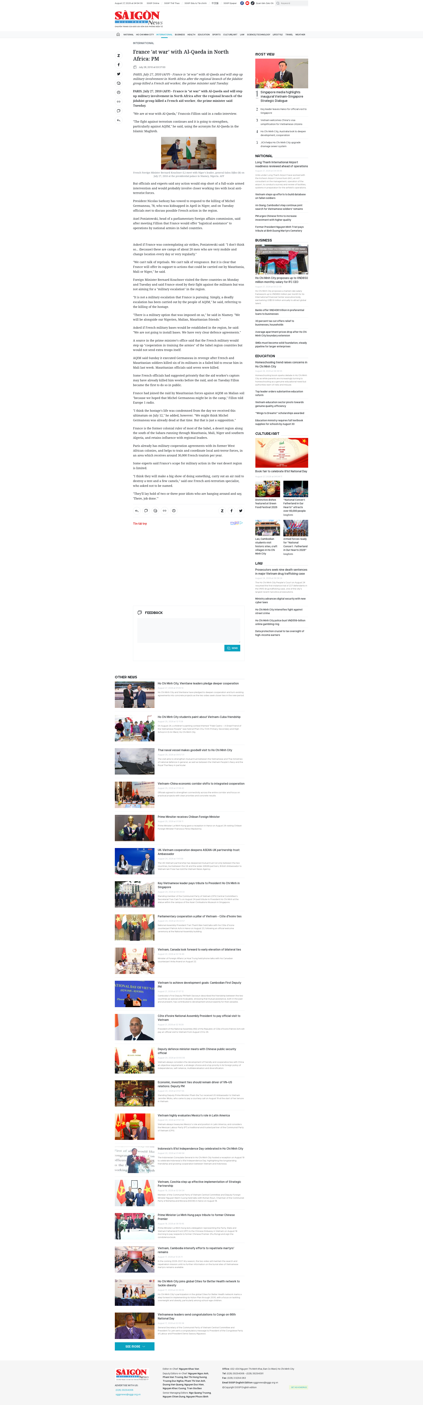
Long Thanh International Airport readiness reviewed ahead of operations (281, 164)
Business (180, 34)
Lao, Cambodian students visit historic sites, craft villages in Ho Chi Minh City (266, 546)
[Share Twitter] (118, 74)
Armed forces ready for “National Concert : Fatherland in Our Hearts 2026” (295, 546)
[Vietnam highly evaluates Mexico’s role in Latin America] (134, 1126)
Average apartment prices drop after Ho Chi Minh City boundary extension (281, 333)
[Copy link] (118, 101)
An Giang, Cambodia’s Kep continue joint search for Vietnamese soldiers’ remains (279, 207)
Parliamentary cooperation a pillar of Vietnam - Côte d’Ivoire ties (200, 916)
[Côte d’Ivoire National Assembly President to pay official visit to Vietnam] (134, 1027)
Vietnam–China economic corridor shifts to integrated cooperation (201, 783)
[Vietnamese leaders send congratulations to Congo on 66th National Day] (134, 1326)
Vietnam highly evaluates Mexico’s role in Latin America (194, 1115)
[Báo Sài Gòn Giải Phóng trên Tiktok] (253, 3)
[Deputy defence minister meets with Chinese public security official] (134, 1060)
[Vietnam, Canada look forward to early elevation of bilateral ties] (134, 961)
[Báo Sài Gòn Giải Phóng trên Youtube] (247, 3)
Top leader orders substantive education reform (279, 393)
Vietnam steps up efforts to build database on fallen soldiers (280, 196)
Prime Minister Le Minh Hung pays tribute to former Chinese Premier (196, 1217)
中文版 (215, 3)
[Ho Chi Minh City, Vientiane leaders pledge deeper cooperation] (134, 694)
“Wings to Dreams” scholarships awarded (279, 413)
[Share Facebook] (118, 65)
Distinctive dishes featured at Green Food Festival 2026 (266, 503)
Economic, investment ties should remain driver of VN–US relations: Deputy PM (195, 1084)
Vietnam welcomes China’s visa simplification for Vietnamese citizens (281, 122)
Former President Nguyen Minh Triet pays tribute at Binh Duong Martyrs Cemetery (279, 228)
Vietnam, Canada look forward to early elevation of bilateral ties (199, 949)
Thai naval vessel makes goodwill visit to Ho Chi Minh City (195, 750)
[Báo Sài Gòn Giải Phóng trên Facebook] (242, 3)
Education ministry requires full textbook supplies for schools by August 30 (279, 422)
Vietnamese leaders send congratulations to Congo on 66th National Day (197, 1316)
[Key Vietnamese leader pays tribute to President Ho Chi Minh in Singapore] (134, 894)
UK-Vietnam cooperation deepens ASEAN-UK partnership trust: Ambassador (199, 852)
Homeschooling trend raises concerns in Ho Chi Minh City (281, 364)
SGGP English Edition (139, 19)
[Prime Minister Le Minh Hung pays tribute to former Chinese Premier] (134, 1226)
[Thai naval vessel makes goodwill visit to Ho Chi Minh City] (134, 761)
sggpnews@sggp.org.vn (128, 1394)
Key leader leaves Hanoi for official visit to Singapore (284, 110)
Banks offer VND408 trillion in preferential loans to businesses (279, 312)
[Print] (118, 92)
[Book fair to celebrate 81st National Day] (281, 453)
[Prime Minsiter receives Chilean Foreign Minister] (134, 828)
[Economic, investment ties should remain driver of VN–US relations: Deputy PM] (134, 1093)
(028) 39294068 (124, 1389)
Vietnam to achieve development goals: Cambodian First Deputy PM (199, 984)
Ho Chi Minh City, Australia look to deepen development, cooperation (283, 133)
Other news (126, 677)
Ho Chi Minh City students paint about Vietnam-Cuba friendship (199, 717)
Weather (300, 34)
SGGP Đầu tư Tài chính (196, 3)
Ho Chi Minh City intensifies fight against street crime (279, 611)
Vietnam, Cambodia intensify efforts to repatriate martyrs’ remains (196, 1250)
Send (235, 648)
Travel (289, 34)
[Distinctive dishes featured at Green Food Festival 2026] (267, 489)
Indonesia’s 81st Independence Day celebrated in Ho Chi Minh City (200, 1148)
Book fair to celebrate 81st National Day (281, 471)
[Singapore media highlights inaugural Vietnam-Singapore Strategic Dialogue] (281, 73)
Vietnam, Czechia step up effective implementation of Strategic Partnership (199, 1183)
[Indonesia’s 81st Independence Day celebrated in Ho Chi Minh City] (134, 1160)
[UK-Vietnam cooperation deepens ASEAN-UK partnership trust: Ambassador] (134, 861)
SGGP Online (153, 3)
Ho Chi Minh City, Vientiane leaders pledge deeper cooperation (198, 683)
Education (204, 34)
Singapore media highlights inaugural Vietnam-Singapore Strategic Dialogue (282, 96)
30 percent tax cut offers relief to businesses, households (274, 322)
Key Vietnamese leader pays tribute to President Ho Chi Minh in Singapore (199, 885)
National (129, 34)
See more (132, 1346)
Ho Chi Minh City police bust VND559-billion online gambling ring (280, 622)
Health (191, 34)
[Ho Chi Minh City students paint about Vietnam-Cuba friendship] (134, 728)
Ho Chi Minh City (145, 34)
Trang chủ (118, 34)
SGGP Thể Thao (172, 3)
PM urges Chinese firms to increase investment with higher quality (276, 217)
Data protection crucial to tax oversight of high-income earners (279, 633)
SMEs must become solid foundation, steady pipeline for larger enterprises (281, 344)
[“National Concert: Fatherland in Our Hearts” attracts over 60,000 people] (295, 489)
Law (242, 34)
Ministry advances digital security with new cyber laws (280, 600)
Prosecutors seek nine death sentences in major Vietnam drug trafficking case (281, 571)
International (164, 34)
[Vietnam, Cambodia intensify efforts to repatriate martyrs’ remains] (134, 1259)
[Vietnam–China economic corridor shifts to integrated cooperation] (134, 795)
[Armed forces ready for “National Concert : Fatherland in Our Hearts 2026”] (295, 528)
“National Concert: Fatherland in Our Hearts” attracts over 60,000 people (294, 507)
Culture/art (230, 34)
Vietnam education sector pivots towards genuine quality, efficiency (279, 404)
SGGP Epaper (230, 3)
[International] (118, 120)
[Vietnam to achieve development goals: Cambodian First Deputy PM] (134, 994)
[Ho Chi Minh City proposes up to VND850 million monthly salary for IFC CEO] (281, 259)
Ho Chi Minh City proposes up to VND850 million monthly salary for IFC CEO (281, 280)
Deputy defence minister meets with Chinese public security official (197, 1051)
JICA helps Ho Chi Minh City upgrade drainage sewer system (281, 144)
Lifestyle (278, 34)
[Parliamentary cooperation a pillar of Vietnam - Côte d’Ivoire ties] (134, 927)
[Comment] (118, 111)
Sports (216, 34)
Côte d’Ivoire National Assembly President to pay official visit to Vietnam (199, 1018)
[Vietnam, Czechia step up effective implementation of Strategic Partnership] (134, 1193)
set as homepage (299, 1387)
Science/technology (258, 34)
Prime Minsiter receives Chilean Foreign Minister (189, 816)
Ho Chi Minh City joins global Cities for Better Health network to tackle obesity (199, 1283)
